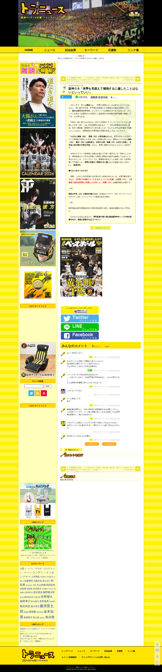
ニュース (49, 50)
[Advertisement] (100, 68)
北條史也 (37, 580)
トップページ (67, 651)
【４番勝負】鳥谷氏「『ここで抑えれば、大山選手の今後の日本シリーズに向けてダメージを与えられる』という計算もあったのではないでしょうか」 (83, 80)
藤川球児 (35, 606)
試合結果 (70, 50)
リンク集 (133, 50)
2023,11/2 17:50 (115, 432)
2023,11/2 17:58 (115, 440)
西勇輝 (26, 612)
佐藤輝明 (28, 580)
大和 (34, 585)
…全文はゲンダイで (101, 228)
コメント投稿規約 (69, 657)
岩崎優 (23, 588)
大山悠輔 (41, 585)
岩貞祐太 (37, 588)
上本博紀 (35, 576)
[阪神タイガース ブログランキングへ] (80, 310)
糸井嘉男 (44, 601)
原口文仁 (46, 581)
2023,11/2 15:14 (115, 405)
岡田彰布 (50, 584)
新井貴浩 (37, 592)
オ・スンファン (30, 569)
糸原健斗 (52, 601)
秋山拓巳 (35, 601)
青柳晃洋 (28, 617)
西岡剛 (32, 611)
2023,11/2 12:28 (115, 357)
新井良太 (29, 592)
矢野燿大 (47, 596)
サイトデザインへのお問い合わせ (95, 657)
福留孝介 (25, 601)
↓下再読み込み (109, 444)
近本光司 (40, 612)
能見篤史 (25, 606)
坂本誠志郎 (29, 585)
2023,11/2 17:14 (115, 418)
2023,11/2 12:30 (115, 370)
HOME (29, 50)
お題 (22, 568)
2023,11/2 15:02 (115, 394)
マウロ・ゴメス (42, 568)
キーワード (91, 50)
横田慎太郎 (28, 597)
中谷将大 (43, 577)
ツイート (67, 97)
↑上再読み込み (92, 444)
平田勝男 (45, 589)
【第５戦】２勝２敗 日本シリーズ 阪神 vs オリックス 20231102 (118, 79)
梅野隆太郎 (49, 592)
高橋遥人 (42, 618)
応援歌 (112, 50)
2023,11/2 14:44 (115, 386)
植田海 (22, 597)
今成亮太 (50, 577)
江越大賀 (37, 597)
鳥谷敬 (50, 617)
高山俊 (36, 617)
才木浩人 (50, 589)
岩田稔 (29, 588)
